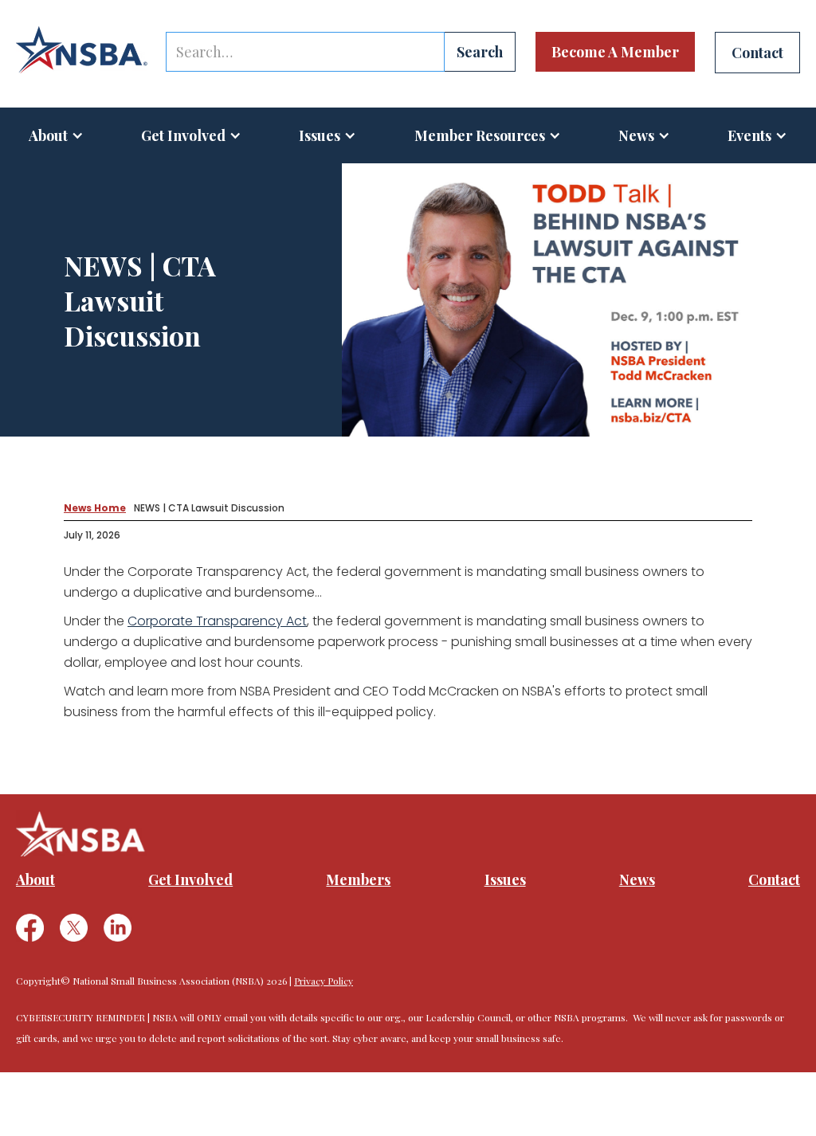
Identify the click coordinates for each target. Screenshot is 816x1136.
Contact (774, 879)
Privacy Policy (323, 980)
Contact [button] (757, 52)
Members (358, 879)
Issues (319, 135)
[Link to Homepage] (81, 50)
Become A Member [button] (615, 51)
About (48, 135)
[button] (56, 135)
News (637, 879)
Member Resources (479, 135)
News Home (95, 508)
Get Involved (183, 135)
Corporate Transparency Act (217, 621)
